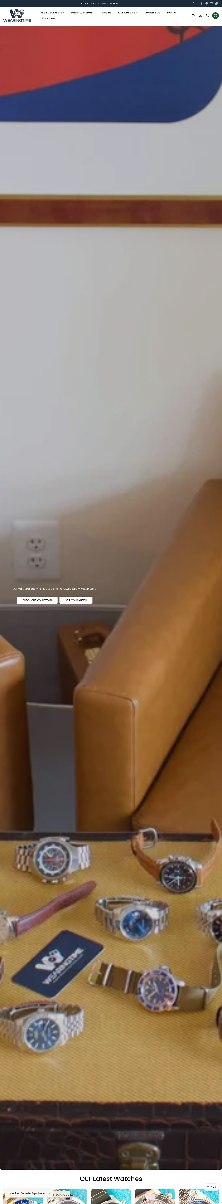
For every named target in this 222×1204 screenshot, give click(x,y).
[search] (193, 15)
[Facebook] (201, 3)
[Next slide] (194, 3)
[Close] (49, 1193)
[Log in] (200, 15)
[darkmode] (215, 15)
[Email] (211, 3)
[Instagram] (206, 3)
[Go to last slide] (5, 3)
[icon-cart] (207, 15)
